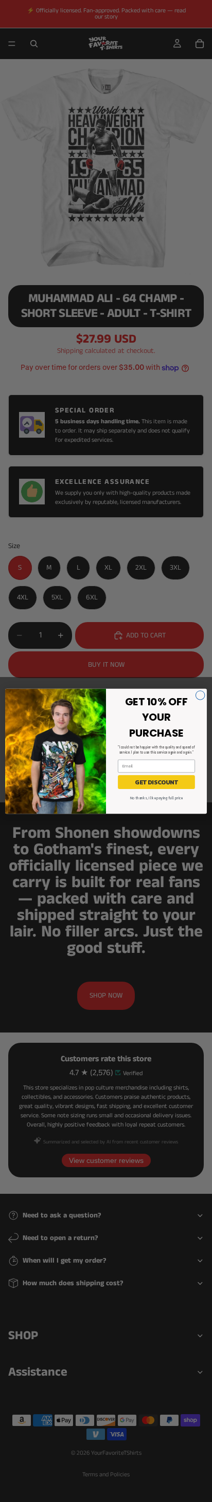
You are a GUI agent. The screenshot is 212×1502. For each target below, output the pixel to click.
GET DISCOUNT (156, 781)
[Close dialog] (200, 695)
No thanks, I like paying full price (156, 798)
